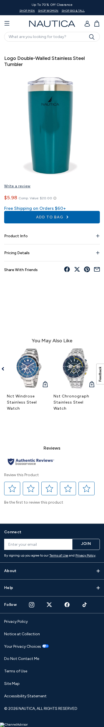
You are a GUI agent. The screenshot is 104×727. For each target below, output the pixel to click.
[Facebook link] (67, 604)
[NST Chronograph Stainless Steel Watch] (75, 368)
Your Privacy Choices (22, 646)
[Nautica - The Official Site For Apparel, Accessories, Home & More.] (52, 23)
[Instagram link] (31, 605)
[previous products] (4, 369)
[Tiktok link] (85, 604)
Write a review (17, 186)
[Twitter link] (49, 604)
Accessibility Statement (25, 696)
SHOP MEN (27, 10)
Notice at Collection (22, 634)
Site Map (12, 683)
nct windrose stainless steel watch (22, 402)
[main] (52, 282)
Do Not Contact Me (21, 658)
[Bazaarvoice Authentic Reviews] (31, 462)
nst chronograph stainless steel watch (71, 402)
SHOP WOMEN (48, 10)
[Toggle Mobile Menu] (6, 24)
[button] (12, 488)
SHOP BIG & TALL (73, 10)
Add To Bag (50, 217)
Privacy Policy (85, 555)
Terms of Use (58, 555)
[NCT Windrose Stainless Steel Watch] (28, 368)
